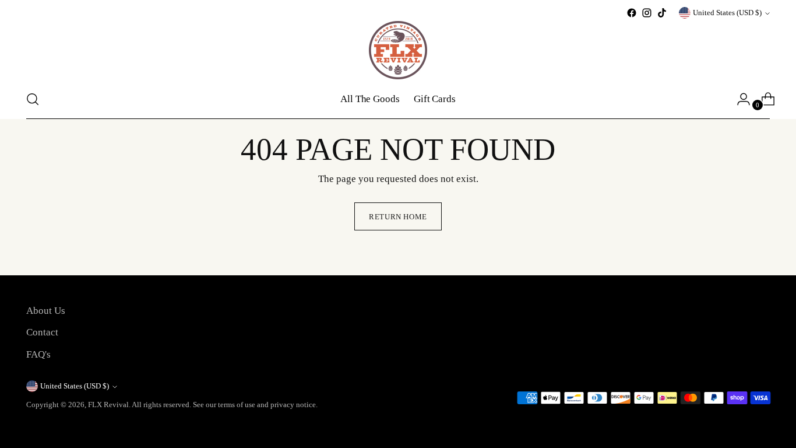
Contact (42, 332)
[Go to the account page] (739, 99)
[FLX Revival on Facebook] (631, 13)
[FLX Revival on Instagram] (647, 13)
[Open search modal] (32, 99)
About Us (45, 310)
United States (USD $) (727, 12)
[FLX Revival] (398, 50)
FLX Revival (108, 404)
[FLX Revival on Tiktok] (662, 13)
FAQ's (38, 354)
